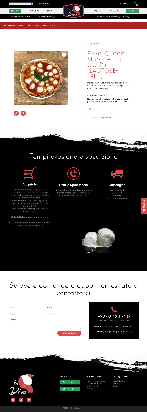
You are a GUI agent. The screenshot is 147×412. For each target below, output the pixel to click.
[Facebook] (13, 400)
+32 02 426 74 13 (114, 316)
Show (144, 206)
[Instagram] (21, 400)
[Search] (32, 4)
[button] (15, 11)
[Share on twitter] (23, 113)
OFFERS (49, 11)
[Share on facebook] (16, 113)
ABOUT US (34, 11)
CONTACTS (113, 11)
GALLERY (97, 11)
